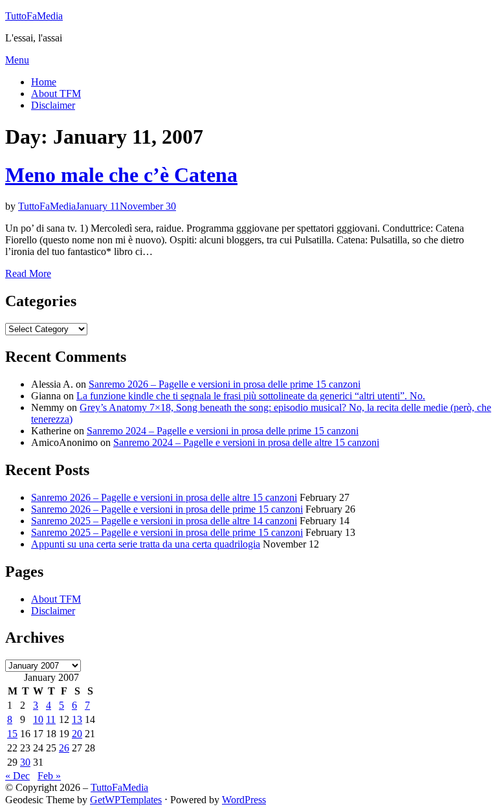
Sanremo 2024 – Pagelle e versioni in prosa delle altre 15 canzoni (246, 442)
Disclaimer (53, 105)
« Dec (17, 775)
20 (77, 733)
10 (38, 719)
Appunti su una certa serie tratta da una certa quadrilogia (145, 544)
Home (43, 81)
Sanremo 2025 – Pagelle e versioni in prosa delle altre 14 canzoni (164, 520)
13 (77, 719)
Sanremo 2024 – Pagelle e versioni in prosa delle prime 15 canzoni (223, 430)
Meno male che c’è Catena (121, 174)
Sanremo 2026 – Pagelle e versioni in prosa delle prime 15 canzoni (224, 384)
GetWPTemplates (126, 799)
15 (12, 733)
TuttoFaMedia (34, 15)
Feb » (49, 775)
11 (51, 719)
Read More (28, 273)
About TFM (56, 93)
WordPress (244, 799)
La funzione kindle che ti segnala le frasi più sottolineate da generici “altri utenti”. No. (250, 395)
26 (64, 747)
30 (25, 762)
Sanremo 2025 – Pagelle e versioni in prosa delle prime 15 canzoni (167, 532)
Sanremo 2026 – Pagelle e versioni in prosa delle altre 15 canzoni (164, 497)
